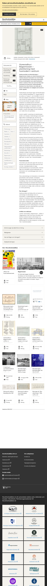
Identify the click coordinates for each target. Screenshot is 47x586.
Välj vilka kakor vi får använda (27, 14)
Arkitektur (6, 136)
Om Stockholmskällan (29, 459)
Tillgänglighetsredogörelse (30, 462)
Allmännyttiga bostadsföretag (8, 147)
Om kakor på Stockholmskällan (10, 10)
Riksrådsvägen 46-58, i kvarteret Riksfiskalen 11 (9, 117)
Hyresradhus (7, 139)
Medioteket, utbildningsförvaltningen (10, 456)
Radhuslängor (7, 150)
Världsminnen (7, 158)
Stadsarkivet (32, 59)
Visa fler (9, 86)
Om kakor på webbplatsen (30, 466)
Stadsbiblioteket (5, 466)
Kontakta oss (27, 456)
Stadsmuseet (5, 459)
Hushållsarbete (7, 160)
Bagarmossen (7, 155)
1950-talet (6, 144)
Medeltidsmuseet (6, 462)
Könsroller (6, 153)
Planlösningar (7, 129)
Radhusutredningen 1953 (8, 163)
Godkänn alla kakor (9, 14)
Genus (12, 131)
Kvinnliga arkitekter (8, 166)
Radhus (6, 131)
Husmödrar (6, 134)
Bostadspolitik (7, 141)
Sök (23, 23)
